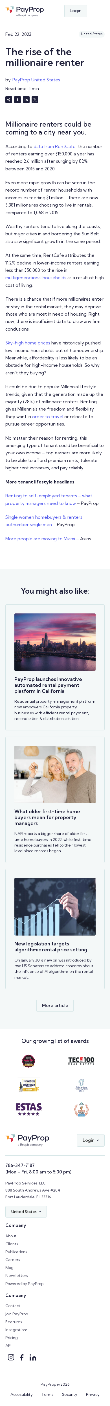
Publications (16, 1251)
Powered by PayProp (24, 1283)
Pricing (11, 1337)
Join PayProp (16, 1314)
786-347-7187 (20, 1165)
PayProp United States (36, 80)
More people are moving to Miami (40, 538)
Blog (9, 1267)
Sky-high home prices (27, 343)
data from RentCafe (55, 146)
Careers (12, 1259)
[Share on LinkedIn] (26, 99)
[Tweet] (35, 99)
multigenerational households (35, 277)
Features (13, 1322)
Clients (11, 1244)
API (8, 1345)
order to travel (47, 416)
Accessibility (21, 1394)
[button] (90, 1140)
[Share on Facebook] (17, 99)
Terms (47, 1394)
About (11, 1236)
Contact (12, 1305)
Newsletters (16, 1275)
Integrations (16, 1329)
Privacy (93, 1394)
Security (69, 1394)
